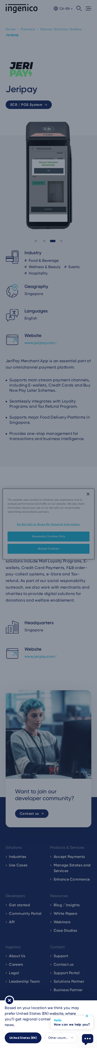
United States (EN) (23, 1038)
